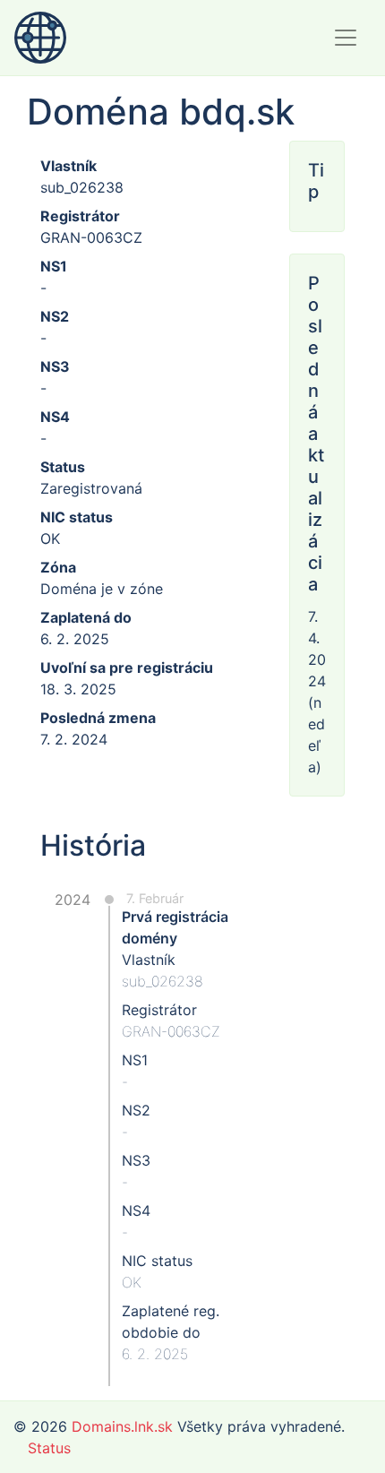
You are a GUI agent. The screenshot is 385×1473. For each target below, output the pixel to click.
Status (49, 1448)
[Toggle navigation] (346, 38)
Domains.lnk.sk (122, 1426)
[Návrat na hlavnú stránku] (40, 37)
